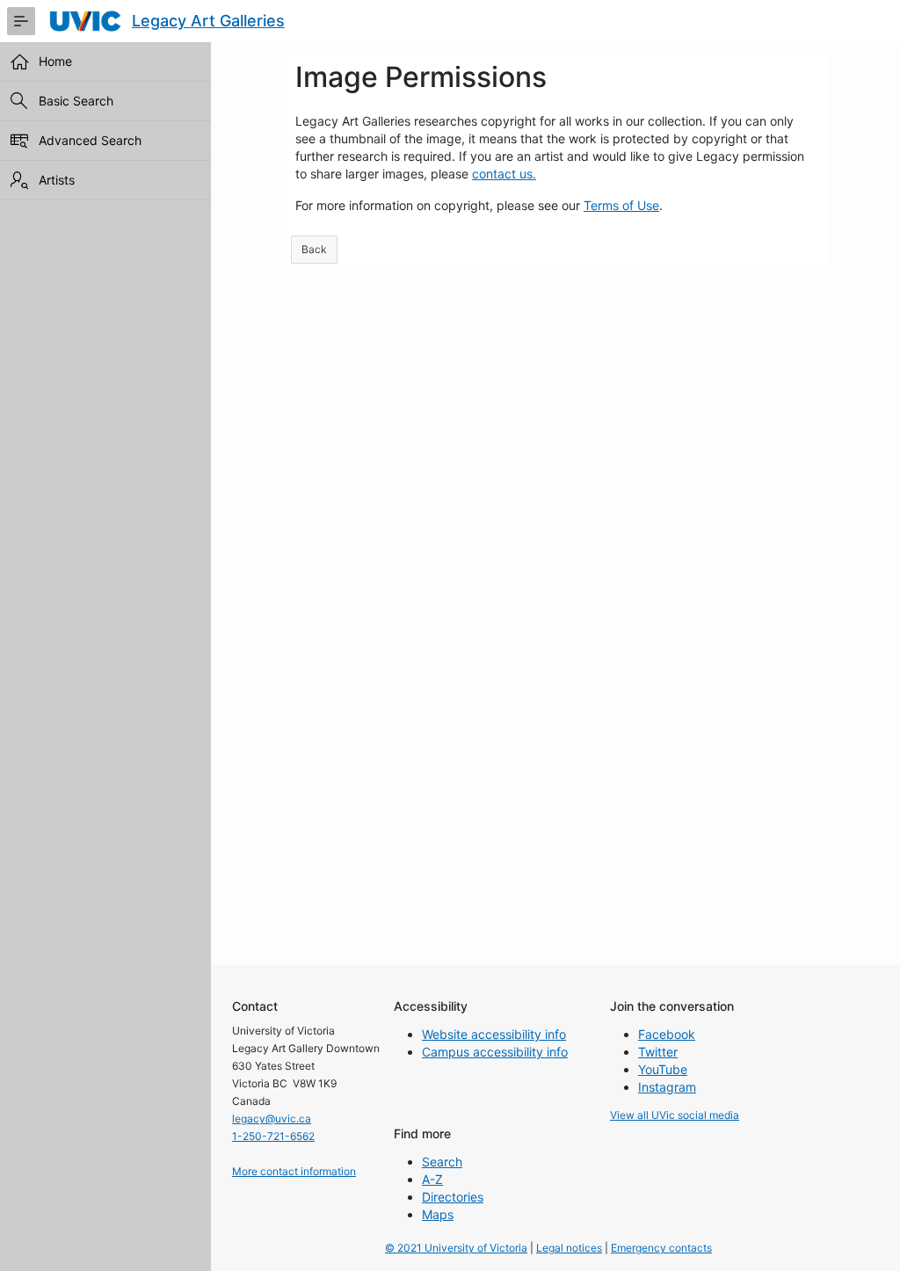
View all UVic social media (674, 1115)
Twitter (658, 1051)
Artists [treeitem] (57, 179)
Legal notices (569, 1247)
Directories (452, 1196)
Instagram (667, 1086)
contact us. (504, 173)
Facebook (666, 1034)
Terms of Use (621, 205)
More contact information (294, 1171)
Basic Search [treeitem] (76, 100)
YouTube (662, 1069)
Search (442, 1161)
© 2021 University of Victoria (456, 1247)
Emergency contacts (661, 1247)
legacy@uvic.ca (271, 1118)
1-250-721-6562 (273, 1136)
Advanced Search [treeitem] (90, 140)
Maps (438, 1214)
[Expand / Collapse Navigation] (21, 21)
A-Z (432, 1179)
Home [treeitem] (55, 61)
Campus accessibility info (495, 1051)
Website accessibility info (494, 1034)
